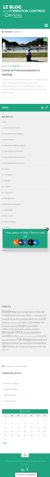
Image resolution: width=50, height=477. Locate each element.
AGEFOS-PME (22, 312)
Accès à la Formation (11, 66)
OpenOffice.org (9, 336)
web (44, 346)
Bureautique (8, 139)
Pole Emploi (24, 339)
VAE (4, 346)
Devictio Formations (11, 383)
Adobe (6, 311)
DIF (44, 319)
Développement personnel (14, 157)
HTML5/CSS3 (7, 329)
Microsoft (8, 332)
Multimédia (8, 210)
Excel (4, 322)
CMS (45, 315)
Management (9, 198)
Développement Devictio (13, 151)
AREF (31, 312)
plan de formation (9, 340)
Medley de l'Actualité (12, 204)
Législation (8, 192)
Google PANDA (32, 326)
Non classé (8, 216)
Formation (8, 175)
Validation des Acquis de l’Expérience (22, 346)
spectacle (23, 343)
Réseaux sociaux (10, 343)
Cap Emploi (20, 315)
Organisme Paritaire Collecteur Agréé (27, 336)
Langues (7, 186)
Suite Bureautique (37, 343)
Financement (14, 323)
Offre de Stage (10, 222)
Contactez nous (10, 401)
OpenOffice (35, 332)
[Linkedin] (42, 107)
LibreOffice (35, 329)
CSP (36, 319)
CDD (33, 316)
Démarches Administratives (14, 145)
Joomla (27, 329)
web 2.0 (5, 349)
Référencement (39, 339)
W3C (40, 346)
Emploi (6, 169)
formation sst (37, 322)
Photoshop (41, 336)
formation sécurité (9, 326)
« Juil (4, 443)
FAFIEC (9, 323)
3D (5, 122)
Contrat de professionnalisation (18, 319)
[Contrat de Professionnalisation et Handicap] (25, 50)
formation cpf (24, 322)
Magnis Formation (11, 389)
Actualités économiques (13, 134)
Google (22, 326)
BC (35, 312)
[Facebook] (46, 107)
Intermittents (18, 329)
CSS (40, 319)
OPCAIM (26, 333)
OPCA (19, 332)
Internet (7, 181)
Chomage (38, 315)
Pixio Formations (10, 395)
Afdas (14, 312)
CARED (28, 315)
